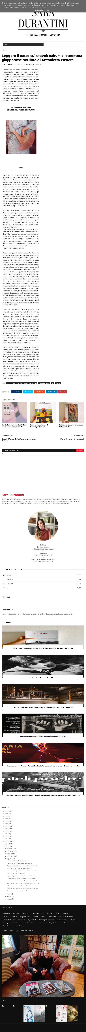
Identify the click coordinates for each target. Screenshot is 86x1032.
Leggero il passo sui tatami (30, 383)
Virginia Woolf (32, 920)
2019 (7, 829)
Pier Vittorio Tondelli (39, 917)
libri (52, 383)
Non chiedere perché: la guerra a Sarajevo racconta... (23, 883)
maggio (9, 899)
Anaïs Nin (16, 913)
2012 (7, 844)
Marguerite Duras (25, 917)
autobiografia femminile (46, 920)
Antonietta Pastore (11, 383)
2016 (7, 834)
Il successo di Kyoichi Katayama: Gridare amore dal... (23, 871)
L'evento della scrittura (10, 917)
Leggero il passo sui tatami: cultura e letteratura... (22, 876)
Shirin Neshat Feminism (66, 917)
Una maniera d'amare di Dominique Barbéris (39, 426)
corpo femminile (62, 920)
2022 (7, 821)
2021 (7, 824)
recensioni (57, 383)
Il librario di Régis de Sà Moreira (17, 861)
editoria (72, 920)
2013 (7, 841)
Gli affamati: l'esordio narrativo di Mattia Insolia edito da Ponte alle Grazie (43, 648)
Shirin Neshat (52, 917)
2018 (7, 831)
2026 (7, 811)
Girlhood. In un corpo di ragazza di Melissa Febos (71, 426)
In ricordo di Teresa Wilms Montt (43, 678)
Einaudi (20, 383)
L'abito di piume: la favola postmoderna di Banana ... (23, 888)
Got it (49, 10)
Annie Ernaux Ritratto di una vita (42, 913)
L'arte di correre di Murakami (16, 873)
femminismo (31, 923)
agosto (9, 859)
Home (3, 50)
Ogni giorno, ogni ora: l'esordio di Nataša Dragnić (22, 866)
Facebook (44, 579)
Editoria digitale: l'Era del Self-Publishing (19, 868)
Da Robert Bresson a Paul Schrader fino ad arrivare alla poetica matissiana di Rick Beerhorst (43, 795)
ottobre (9, 854)
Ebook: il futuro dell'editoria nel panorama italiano (22, 878)
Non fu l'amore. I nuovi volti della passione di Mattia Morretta (14, 426)
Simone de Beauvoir (9, 920)
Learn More (39, 10)
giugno (9, 896)
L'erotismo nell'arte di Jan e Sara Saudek (19, 863)
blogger (80, 450)
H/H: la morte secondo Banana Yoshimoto (20, 886)
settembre (10, 856)
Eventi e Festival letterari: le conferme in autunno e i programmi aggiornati (43, 707)
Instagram (44, 583)
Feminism (65, 913)
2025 (7, 814)
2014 (7, 839)
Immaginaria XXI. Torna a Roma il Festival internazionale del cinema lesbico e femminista (43, 766)
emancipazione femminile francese (13, 923)
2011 (7, 846)
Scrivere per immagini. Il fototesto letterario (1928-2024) (43, 737)
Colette (57, 913)
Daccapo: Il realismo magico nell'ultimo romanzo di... (23, 891)
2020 (7, 826)
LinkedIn (44, 575)
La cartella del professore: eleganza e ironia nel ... (22, 881)
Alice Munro (6, 913)
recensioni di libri (18, 926)
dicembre (10, 849)
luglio (9, 894)
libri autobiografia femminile (52, 923)
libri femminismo (69, 923)
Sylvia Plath (21, 920)
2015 (7, 836)
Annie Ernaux (25, 913)
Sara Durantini (13, 495)
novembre (10, 851)
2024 (7, 816)
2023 (7, 819)
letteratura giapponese (44, 383)
